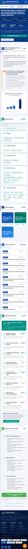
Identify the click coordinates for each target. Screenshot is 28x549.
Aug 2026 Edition (5, 51)
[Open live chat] (25, 546)
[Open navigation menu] (26, 2)
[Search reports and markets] (2, 547)
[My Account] (5, 547)
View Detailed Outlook (13, 35)
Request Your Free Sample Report (14, 495)
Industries (7, 6)
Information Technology (12, 6)
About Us (3, 525)
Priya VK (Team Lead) (22, 20)
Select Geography (8, 39)
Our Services (4, 527)
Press (11, 529)
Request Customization (12, 421)
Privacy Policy (22, 529)
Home (2, 6)
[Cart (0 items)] (9, 547)
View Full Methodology (10, 128)
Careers (3, 529)
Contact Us (3, 531)
